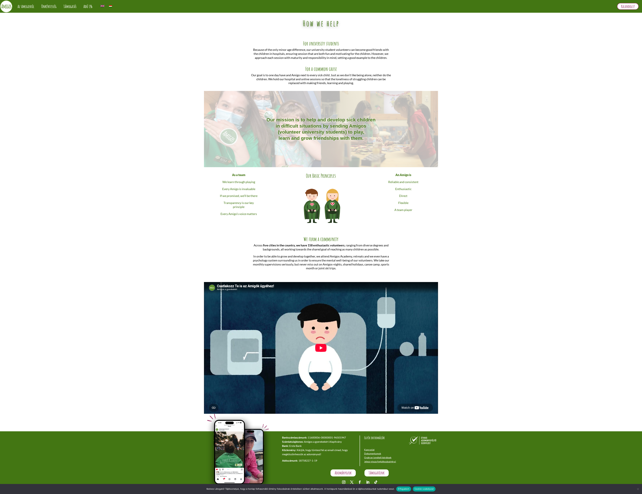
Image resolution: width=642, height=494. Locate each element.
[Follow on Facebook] (359, 482)
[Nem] (637, 489)
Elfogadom (403, 488)
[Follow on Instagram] (343, 482)
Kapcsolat (369, 449)
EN (102, 6)
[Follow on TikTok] (375, 482)
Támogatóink (377, 472)
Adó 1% (87, 6)
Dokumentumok (372, 453)
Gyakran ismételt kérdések (377, 457)
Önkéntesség (49, 6)
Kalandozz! (628, 6)
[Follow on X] (351, 482)
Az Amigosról (26, 6)
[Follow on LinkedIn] (367, 482)
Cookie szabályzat (424, 488)
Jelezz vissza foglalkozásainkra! (380, 461)
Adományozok (343, 472)
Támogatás (70, 6)
